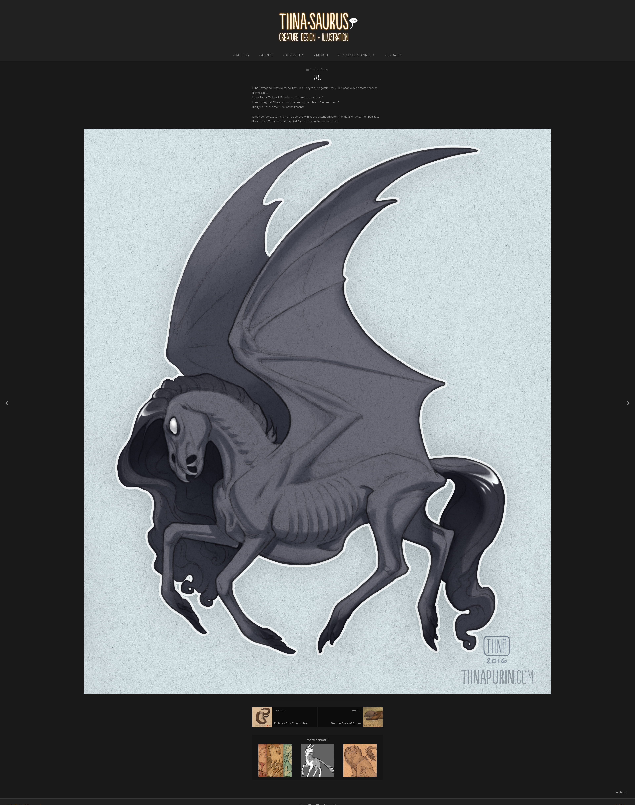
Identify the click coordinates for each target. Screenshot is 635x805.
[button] (621, 792)
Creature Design (319, 69)
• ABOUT (266, 55)
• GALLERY (241, 55)
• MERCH (321, 55)
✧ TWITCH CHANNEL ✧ (356, 55)
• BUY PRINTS (293, 55)
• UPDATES (393, 55)
